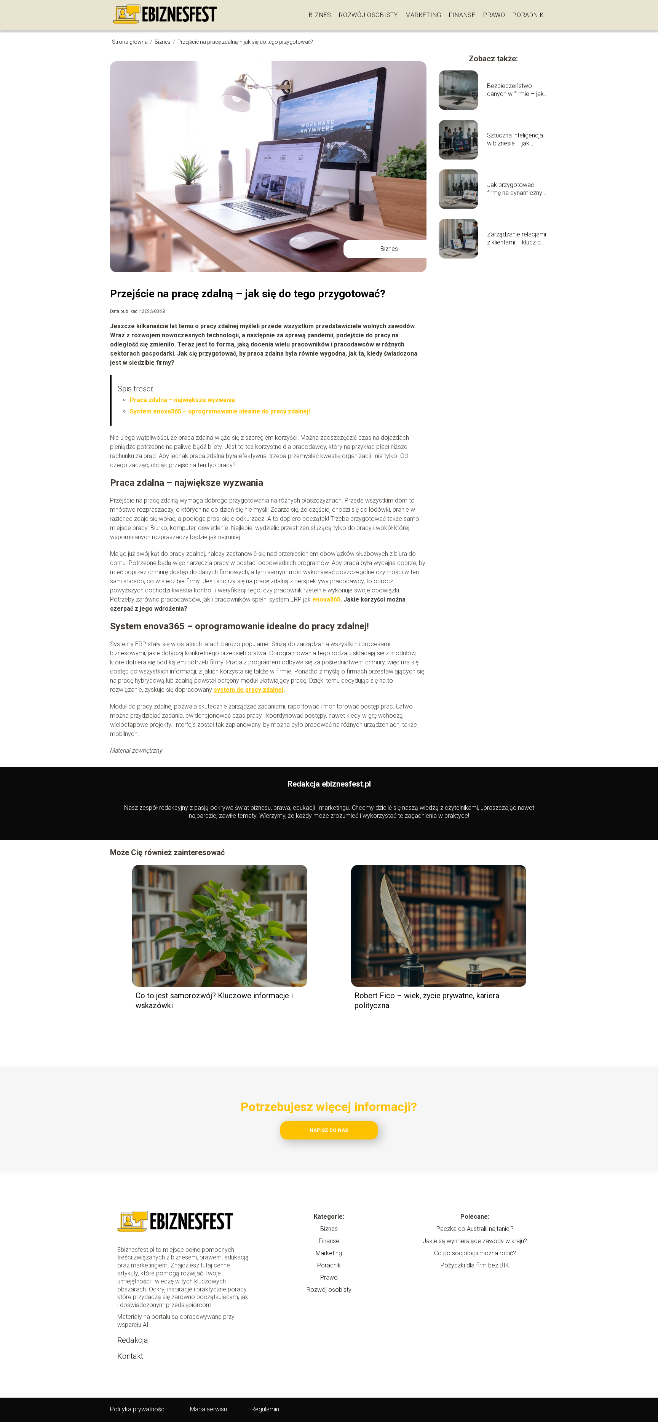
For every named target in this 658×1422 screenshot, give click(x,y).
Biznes (320, 15)
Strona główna (130, 42)
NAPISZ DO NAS (329, 1130)
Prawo (494, 15)
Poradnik (528, 15)
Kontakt (130, 1356)
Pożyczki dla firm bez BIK (475, 1265)
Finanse (462, 15)
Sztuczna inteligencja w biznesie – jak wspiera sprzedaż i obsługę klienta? (515, 140)
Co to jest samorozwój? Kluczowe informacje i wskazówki (214, 1000)
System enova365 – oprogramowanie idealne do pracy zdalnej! (220, 411)
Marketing (423, 15)
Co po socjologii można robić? (475, 1253)
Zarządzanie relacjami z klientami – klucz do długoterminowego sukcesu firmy (516, 239)
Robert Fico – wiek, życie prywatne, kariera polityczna (427, 1000)
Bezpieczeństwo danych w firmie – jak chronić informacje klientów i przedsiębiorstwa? (515, 90)
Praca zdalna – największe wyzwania (182, 400)
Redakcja (132, 1340)
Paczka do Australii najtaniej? (475, 1228)
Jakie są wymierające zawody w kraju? (475, 1241)
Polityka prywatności (138, 1409)
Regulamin (265, 1409)
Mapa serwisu (208, 1409)
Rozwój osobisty (368, 15)
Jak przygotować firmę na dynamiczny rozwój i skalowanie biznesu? (514, 189)
